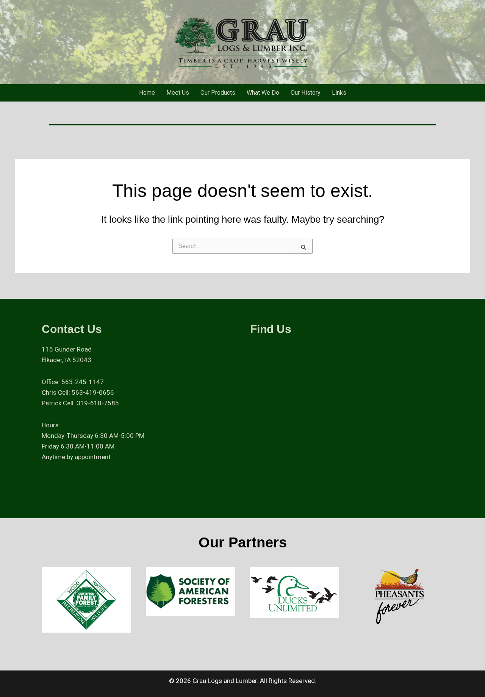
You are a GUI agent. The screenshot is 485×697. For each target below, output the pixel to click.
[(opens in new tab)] (86, 599)
